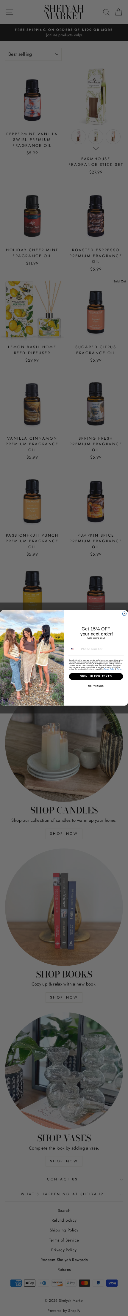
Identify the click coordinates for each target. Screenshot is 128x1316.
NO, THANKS (96, 686)
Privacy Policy (109, 669)
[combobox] (74, 649)
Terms (119, 669)
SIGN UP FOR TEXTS (96, 676)
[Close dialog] (124, 614)
